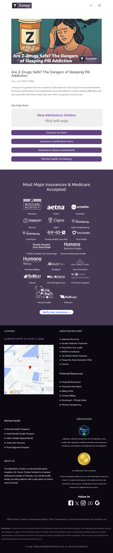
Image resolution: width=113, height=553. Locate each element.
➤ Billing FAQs (66, 391)
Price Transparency (58, 519)
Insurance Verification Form (56, 141)
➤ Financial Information (70, 386)
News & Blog (28, 81)
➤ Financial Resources (70, 382)
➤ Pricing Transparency (70, 405)
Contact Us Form (56, 132)
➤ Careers (64, 364)
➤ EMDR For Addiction (69, 352)
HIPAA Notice (13, 519)
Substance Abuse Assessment (56, 150)
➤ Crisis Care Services (14, 443)
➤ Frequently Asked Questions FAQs (75, 360)
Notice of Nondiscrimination (34, 519)
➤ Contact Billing (67, 395)
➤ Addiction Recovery (69, 339)
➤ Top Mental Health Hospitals (73, 356)
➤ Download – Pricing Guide (72, 400)
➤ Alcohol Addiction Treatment (73, 343)
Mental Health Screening (56, 158)
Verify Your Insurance (56, 312)
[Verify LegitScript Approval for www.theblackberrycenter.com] (84, 435)
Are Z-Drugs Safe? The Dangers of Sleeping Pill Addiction (50, 74)
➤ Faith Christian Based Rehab (18, 438)
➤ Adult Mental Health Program (19, 434)
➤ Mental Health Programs (17, 429)
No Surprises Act (99, 519)
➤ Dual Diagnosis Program (16, 447)
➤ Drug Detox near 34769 (70, 348)
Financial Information (79, 519)
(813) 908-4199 (56, 121)
